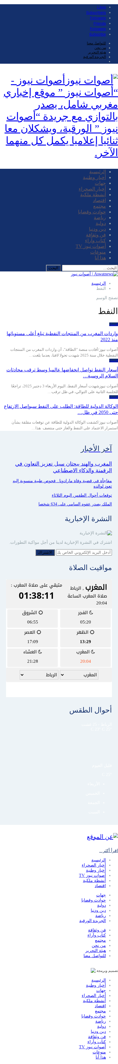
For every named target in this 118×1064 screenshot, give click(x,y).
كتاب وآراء (95, 240)
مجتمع (99, 206)
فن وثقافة (96, 234)
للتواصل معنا (96, 43)
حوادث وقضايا (92, 211)
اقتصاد (99, 200)
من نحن (100, 48)
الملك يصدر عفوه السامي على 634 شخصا (75, 504)
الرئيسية (97, 171)
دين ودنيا (97, 229)
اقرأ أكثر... (108, 850)
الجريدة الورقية (94, 57)
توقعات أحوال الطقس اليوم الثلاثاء (82, 495)
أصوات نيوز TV (91, 246)
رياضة (100, 217)
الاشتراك (45, 552)
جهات (100, 183)
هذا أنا (100, 257)
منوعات (98, 252)
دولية (101, 223)
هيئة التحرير (97, 52)
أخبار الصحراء (92, 188)
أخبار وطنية (94, 177)
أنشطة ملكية (93, 194)
